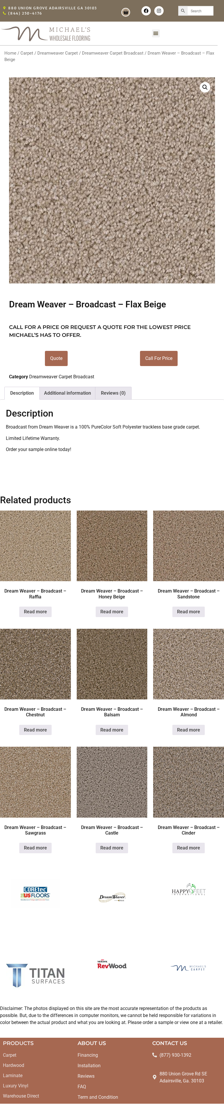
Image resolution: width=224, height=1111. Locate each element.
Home (10, 53)
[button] (156, 33)
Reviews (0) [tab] (113, 393)
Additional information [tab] (67, 393)
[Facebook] (146, 10)
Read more (35, 611)
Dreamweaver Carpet (57, 53)
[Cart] (125, 12)
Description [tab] (22, 393)
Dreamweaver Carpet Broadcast (113, 53)
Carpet (26, 53)
